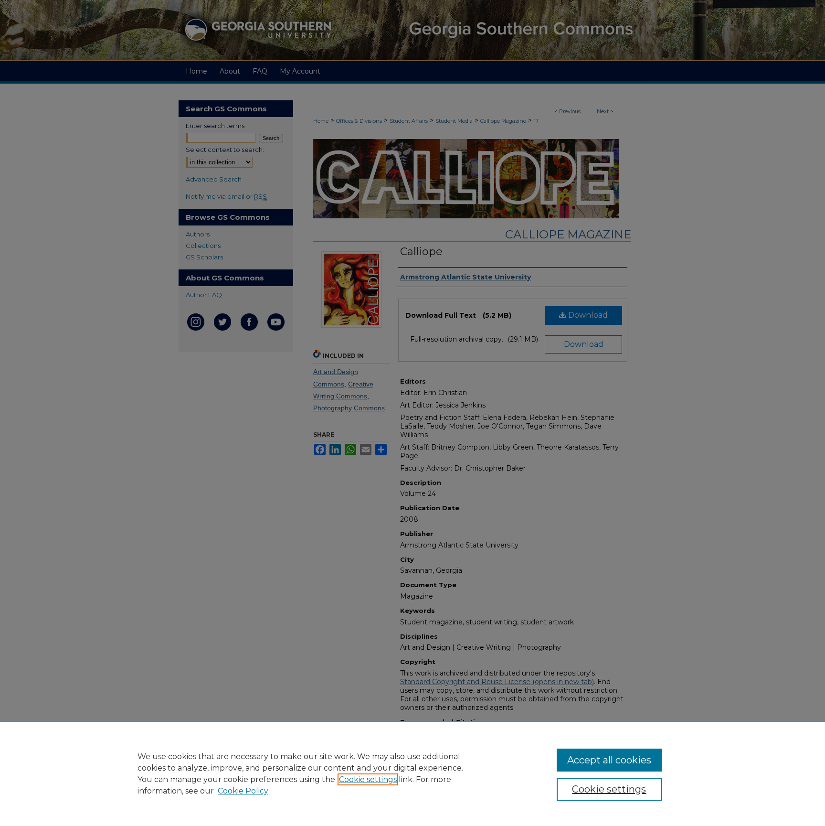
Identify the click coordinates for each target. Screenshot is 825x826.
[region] (412, 773)
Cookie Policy (243, 790)
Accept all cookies (609, 760)
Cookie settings (368, 779)
